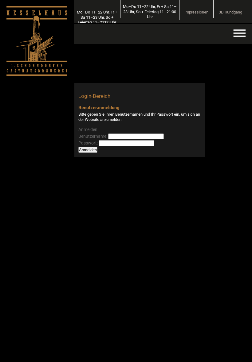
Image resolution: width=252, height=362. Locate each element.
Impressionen (196, 12)
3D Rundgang (230, 12)
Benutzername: (93, 136)
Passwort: (88, 143)
